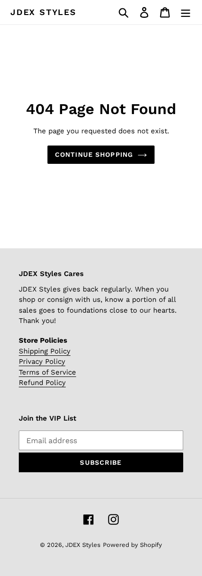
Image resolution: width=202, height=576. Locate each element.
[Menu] (185, 12)
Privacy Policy (42, 361)
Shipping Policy (44, 351)
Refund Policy (42, 382)
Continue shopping (94, 154)
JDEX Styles (43, 12)
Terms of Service (47, 372)
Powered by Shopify (132, 544)
